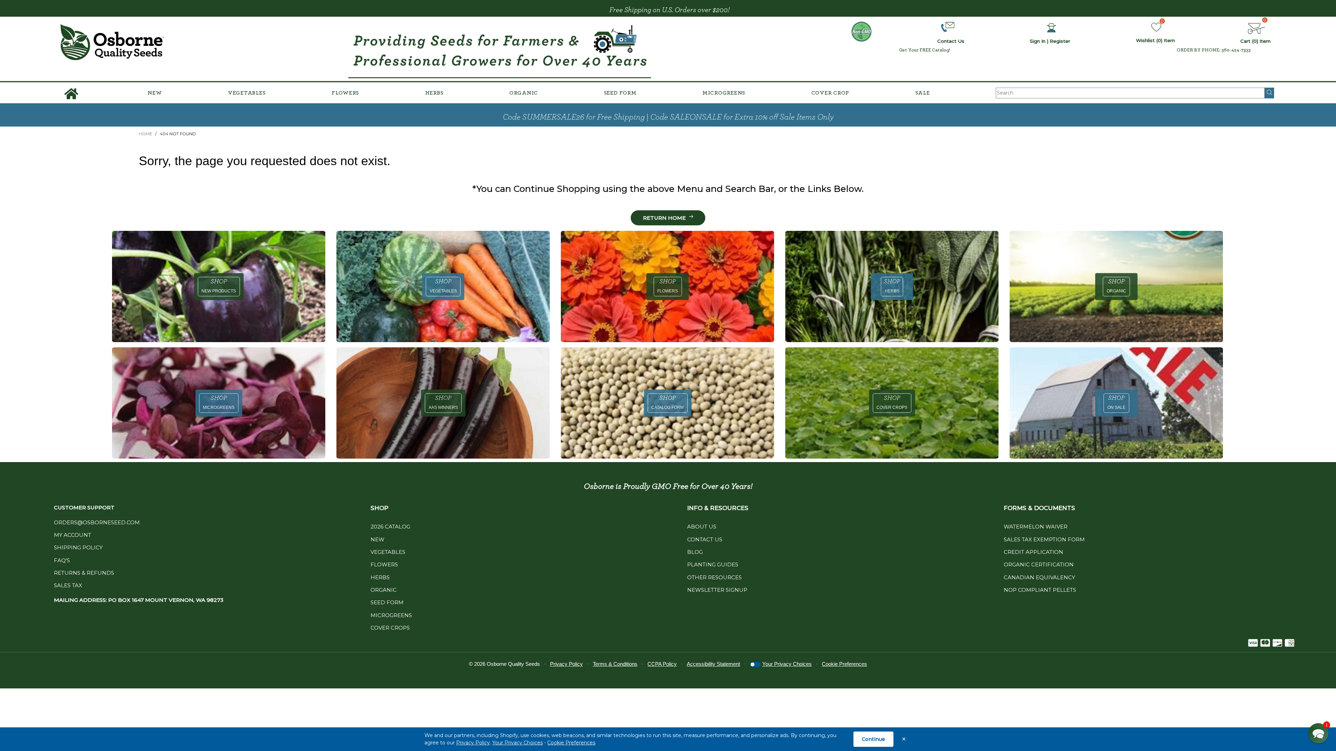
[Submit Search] (1269, 93)
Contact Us (704, 539)
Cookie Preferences (571, 743)
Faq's (62, 560)
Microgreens (723, 93)
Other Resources (714, 577)
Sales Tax (68, 585)
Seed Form (620, 93)
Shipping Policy (78, 547)
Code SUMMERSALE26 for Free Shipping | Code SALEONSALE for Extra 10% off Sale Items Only (668, 117)
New (155, 93)
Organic (523, 93)
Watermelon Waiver (1035, 526)
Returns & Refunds (84, 573)
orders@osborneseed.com (97, 522)
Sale (922, 93)
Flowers (345, 93)
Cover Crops (390, 627)
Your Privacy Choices (517, 743)
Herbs (434, 93)
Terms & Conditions (615, 664)
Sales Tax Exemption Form (1044, 539)
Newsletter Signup (717, 590)
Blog (695, 552)
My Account (72, 535)
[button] (1318, 733)
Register (1060, 41)
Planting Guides (712, 564)
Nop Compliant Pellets (1040, 590)
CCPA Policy (662, 664)
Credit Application (1033, 552)
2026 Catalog (390, 526)
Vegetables (247, 93)
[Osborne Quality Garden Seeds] (112, 42)
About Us (701, 526)
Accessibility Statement (713, 664)
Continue (873, 739)
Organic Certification (1039, 564)
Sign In (1037, 41)
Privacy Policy (473, 743)
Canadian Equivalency (1039, 577)
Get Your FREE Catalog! (924, 50)
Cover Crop (830, 93)
